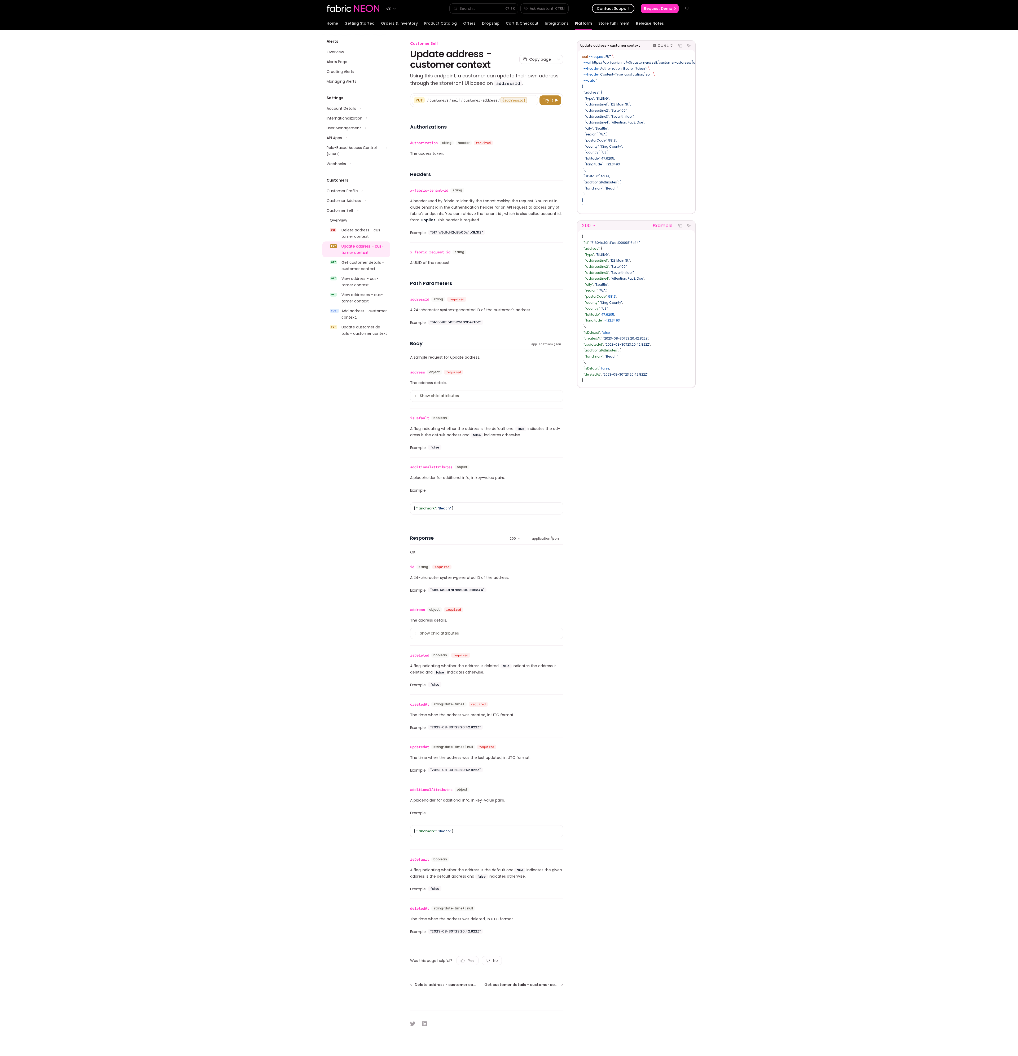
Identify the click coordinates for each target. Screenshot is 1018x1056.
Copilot (427, 220)
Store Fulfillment (614, 23)
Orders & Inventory (399, 23)
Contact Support (613, 8)
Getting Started (359, 23)
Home (332, 23)
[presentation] (636, 131)
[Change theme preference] (687, 8)
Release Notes (650, 23)
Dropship (490, 23)
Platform (583, 23)
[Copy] (532, 100)
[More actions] (558, 59)
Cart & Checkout (522, 23)
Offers (469, 23)
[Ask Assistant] (688, 45)
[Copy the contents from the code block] (680, 45)
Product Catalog (440, 23)
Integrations (557, 23)
